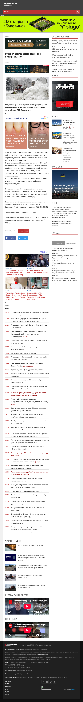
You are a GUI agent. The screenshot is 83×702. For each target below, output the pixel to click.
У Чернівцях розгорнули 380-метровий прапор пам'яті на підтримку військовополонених (64, 215)
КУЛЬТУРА (8, 686)
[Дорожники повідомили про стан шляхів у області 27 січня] (10, 577)
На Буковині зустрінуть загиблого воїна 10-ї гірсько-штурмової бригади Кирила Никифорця (64, 49)
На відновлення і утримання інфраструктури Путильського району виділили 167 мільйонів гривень (31, 557)
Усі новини (26, 533)
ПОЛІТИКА (8, 681)
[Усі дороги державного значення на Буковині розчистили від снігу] (10, 587)
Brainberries (9, 268)
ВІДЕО (7, 692)
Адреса (7, 662)
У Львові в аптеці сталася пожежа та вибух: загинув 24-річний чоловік (63, 70)
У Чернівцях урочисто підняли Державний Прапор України (61, 208)
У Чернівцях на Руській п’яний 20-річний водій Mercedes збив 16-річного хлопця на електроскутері (64, 63)
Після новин (11, 618)
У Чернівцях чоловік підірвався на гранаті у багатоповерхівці (62, 249)
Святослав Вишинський (12, 677)
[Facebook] (43, 681)
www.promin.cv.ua (43, 654)
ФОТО (7, 695)
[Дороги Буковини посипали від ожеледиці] (10, 547)
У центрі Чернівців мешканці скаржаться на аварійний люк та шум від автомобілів (64, 42)
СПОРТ (7, 689)
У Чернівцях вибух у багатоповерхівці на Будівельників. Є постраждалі (64, 257)
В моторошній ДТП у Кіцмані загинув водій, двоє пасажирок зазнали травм (63, 271)
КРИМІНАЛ (8, 684)
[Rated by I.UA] (46, 689)
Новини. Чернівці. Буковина (13, 649)
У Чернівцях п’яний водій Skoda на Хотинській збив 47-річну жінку (62, 56)
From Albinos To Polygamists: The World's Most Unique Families (36, 296)
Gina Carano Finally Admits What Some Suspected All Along (14, 273)
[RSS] (54, 681)
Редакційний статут (10, 674)
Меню (6, 12)
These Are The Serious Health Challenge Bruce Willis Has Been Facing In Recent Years (16, 296)
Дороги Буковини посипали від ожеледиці (30, 545)
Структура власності (10, 671)
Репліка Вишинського (17, 595)
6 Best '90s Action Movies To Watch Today (37, 272)
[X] (50, 681)
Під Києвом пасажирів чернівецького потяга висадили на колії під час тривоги (64, 279)
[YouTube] (47, 681)
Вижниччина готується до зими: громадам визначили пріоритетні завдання (62, 223)
